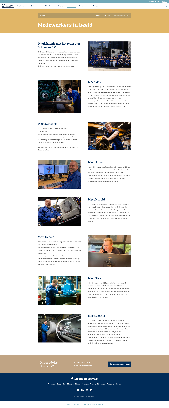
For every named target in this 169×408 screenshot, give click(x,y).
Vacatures (110, 384)
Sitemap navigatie (98, 404)
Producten (51, 384)
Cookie (68, 404)
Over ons (107, 16)
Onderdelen (61, 384)
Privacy (86, 404)
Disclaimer (77, 404)
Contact (118, 384)
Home (98, 16)
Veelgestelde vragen (97, 384)
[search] (166, 6)
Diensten (70, 384)
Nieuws (78, 384)
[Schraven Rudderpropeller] (8, 6)
